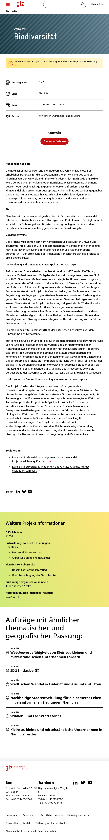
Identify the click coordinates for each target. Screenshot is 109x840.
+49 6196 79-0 (55, 799)
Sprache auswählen (97, 4)
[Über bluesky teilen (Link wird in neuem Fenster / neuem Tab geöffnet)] (24, 492)
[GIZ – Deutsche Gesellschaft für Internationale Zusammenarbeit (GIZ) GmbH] (20, 4)
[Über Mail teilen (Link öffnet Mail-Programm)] (30, 492)
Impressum (12, 815)
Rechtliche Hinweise (52, 815)
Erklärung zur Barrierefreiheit (52, 823)
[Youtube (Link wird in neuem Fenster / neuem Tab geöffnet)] (90, 784)
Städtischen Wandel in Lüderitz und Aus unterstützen (55, 684)
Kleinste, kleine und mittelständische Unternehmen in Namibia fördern (56, 731)
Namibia (43, 93)
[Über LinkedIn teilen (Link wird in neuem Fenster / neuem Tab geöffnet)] (18, 492)
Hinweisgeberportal (78, 815)
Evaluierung (90, 61)
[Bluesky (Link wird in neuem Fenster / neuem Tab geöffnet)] (82, 784)
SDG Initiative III (24, 670)
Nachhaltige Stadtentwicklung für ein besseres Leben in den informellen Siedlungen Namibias (55, 700)
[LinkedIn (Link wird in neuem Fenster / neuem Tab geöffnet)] (75, 784)
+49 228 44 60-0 (23, 795)
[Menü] (8, 4)
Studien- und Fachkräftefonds (35, 716)
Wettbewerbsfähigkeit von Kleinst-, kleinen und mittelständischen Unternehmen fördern (51, 654)
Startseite (11, 11)
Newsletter (12, 823)
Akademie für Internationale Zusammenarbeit (31, 831)
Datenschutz (29, 815)
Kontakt (27, 823)
